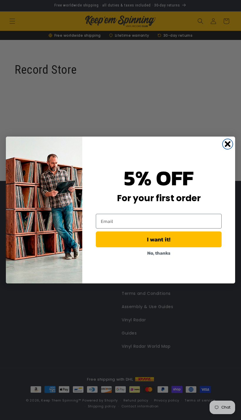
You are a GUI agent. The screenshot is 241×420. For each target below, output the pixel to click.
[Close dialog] (227, 144)
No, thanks (158, 252)
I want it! (158, 239)
